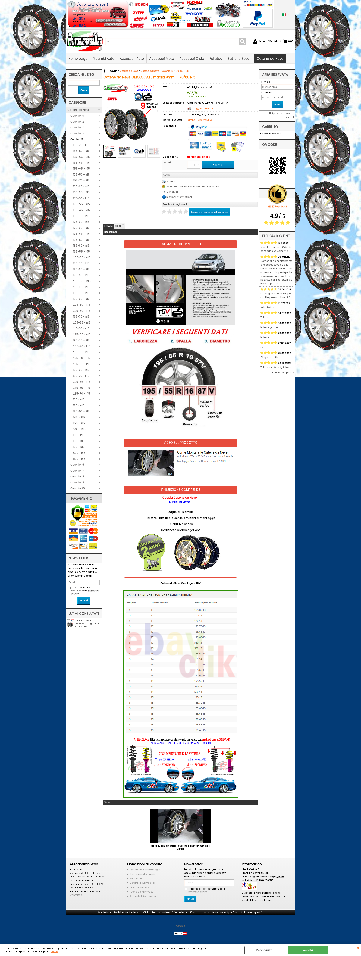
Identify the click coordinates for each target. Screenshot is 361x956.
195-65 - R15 (81, 299)
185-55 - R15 (81, 234)
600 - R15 (79, 453)
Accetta (308, 950)
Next (157, 151)
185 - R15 (79, 441)
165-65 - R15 (81, 192)
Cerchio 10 (77, 116)
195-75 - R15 (81, 340)
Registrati (289, 116)
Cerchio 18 (77, 476)
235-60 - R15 (81, 388)
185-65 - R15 (81, 269)
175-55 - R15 (81, 204)
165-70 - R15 (81, 216)
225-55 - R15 (81, 334)
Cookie (54, 951)
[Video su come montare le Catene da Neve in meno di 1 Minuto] (180, 826)
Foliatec (215, 58)
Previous (105, 151)
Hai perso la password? (281, 113)
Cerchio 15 (76, 139)
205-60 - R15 (81, 305)
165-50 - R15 (81, 151)
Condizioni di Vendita (142, 874)
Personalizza (264, 950)
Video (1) (119, 225)
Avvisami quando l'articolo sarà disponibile (192, 186)
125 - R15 (78, 399)
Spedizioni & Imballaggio (145, 869)
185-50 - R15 (81, 411)
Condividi (172, 192)
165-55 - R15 (81, 163)
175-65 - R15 (81, 228)
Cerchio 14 (77, 133)
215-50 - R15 (81, 287)
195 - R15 (79, 447)
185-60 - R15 (81, 245)
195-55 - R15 (81, 252)
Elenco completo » (283, 372)
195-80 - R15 (81, 370)
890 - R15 (79, 459)
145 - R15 (79, 417)
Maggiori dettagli (203, 108)
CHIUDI (357, 948)
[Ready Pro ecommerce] (180, 933)
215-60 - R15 (81, 328)
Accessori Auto (132, 58)
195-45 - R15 (81, 210)
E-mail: (265, 82)
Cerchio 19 (77, 482)
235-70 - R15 (81, 394)
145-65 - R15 (81, 157)
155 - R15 (79, 423)
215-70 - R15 (81, 376)
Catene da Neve (270, 58)
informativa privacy (197, 891)
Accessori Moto (161, 58)
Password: (267, 92)
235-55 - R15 (81, 364)
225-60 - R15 (81, 358)
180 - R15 (78, 435)
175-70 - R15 (81, 263)
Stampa (171, 181)
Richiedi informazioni (179, 197)
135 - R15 (78, 405)
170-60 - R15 (81, 198)
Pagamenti (136, 878)
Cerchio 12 (77, 122)
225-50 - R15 (81, 311)
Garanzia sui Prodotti (142, 883)
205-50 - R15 (81, 257)
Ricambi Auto (103, 58)
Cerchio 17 (77, 471)
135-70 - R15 (81, 145)
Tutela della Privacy (141, 891)
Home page (77, 58)
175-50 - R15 (81, 174)
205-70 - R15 (81, 346)
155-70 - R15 (81, 180)
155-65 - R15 (81, 168)
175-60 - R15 (81, 222)
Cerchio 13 (77, 127)
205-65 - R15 (81, 323)
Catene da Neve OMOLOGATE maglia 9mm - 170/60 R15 (87, 623)
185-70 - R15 (81, 293)
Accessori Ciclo (191, 58)
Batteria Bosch (239, 58)
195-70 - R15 (81, 316)
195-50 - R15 (81, 240)
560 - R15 (79, 429)
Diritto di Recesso (140, 887)
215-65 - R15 (81, 352)
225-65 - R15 (81, 382)
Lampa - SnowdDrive (200, 120)
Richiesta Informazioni (143, 896)
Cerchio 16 (77, 465)
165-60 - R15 (81, 186)
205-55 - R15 (82, 281)
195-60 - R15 (81, 275)
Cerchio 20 (77, 488)
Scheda (108, 226)
